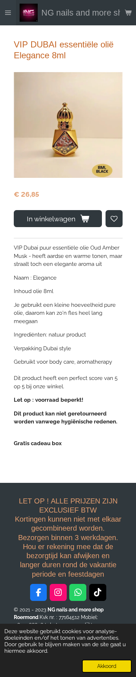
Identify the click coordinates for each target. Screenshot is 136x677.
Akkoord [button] (106, 666)
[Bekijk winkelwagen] (128, 12)
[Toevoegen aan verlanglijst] (114, 218)
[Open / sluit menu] (8, 12)
